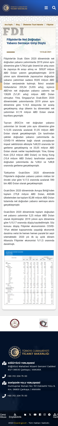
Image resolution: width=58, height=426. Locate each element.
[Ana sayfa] (15, 7)
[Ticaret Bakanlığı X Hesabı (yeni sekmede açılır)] (30, 415)
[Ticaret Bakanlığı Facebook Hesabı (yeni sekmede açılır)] (40, 415)
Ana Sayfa (8, 25)
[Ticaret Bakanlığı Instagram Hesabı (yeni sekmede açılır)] (45, 415)
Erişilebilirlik (15, 417)
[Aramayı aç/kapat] (54, 8)
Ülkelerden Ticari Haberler (33, 25)
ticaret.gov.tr (20, 423)
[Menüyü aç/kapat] (46, 8)
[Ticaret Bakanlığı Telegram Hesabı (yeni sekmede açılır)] (49, 415)
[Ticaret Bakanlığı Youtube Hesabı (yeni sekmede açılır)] (35, 415)
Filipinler (50, 25)
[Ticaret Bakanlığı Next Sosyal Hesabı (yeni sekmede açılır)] (25, 415)
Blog (18, 25)
